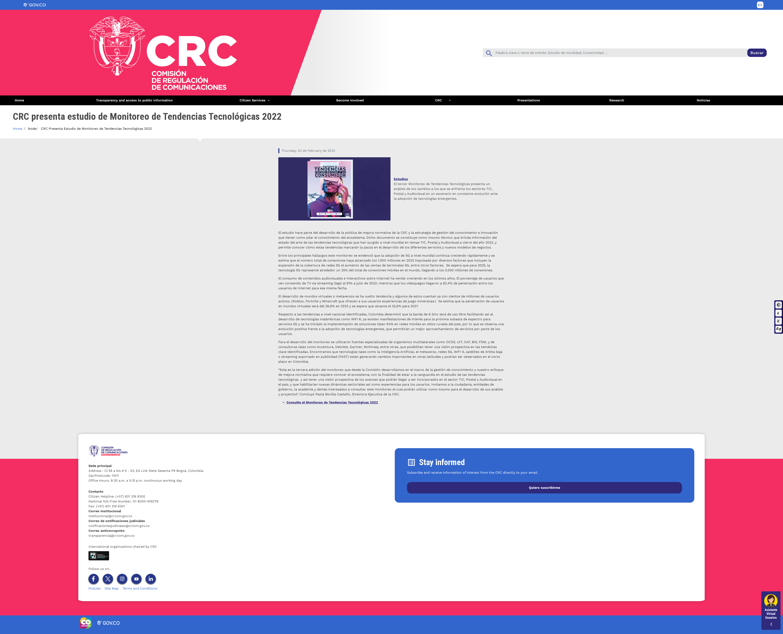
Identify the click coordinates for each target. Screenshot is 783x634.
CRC (434, 101)
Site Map (111, 588)
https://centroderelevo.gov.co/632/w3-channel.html (779, 329)
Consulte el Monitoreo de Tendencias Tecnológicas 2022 (332, 402)
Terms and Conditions (140, 588)
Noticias (703, 100)
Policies (94, 588)
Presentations (528, 100)
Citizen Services (250, 101)
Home (19, 100)
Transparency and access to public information (134, 100)
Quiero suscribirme (544, 488)
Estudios (401, 179)
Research (616, 100)
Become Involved (350, 100)
